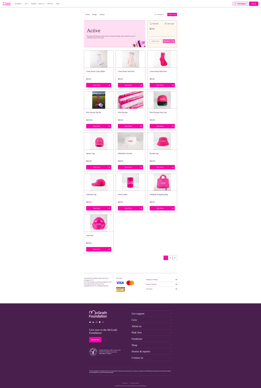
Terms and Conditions (134, 383)
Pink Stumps (123, 112)
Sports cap (90, 153)
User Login (173, 14)
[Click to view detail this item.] (98, 59)
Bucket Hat (154, 153)
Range (94, 14)
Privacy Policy (100, 284)
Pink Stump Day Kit (93, 112)
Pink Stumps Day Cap (158, 112)
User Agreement (88, 284)
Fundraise (33, 3)
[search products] (155, 14)
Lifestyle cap (91, 194)
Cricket (102, 14)
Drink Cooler (123, 194)
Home (87, 14)
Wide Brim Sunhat (125, 153)
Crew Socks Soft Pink (126, 71)
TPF (92, 280)
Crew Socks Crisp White (95, 71)
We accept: (119, 278)
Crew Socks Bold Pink (158, 71)
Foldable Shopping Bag (159, 194)
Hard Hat (89, 236)
